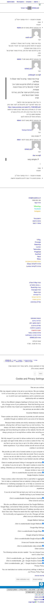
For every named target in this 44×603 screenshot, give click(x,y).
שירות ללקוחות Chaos (34, 264)
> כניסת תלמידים (35, 285)
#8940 (19, 120)
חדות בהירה (23, 590)
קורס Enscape (36, 290)
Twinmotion (37, 249)
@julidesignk (34, 75)
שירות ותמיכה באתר (34, 333)
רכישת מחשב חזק (35, 323)
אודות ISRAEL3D (35, 337)
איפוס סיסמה (10, 2)
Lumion (38, 247)
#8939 (19, 59)
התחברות (28, 2)
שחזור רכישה (37, 223)
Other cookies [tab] (39, 548)
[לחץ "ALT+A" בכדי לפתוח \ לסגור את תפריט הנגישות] (41, 584)
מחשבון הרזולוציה (35, 328)
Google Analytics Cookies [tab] (35, 475)
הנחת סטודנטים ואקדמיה (33, 261)
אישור (40, 373)
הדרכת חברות (36, 297)
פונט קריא (40, 592)
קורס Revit (37, 292)
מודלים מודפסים (36, 302)
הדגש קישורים (30, 592)
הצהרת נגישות (38, 599)
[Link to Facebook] (32, 357)
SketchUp (37, 244)
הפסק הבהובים (12, 590)
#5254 (19, 28)
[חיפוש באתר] (23, 7)
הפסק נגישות (39, 597)
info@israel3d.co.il (35, 198)
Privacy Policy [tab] (39, 566)
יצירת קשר (37, 203)
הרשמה (36, 2)
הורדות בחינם (36, 321)
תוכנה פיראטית (36, 330)
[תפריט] (28, 7)
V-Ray (39, 240)
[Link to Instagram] (35, 357)
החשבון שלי (37, 218)
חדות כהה (32, 590)
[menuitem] (36, 1)
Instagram (37, 211)
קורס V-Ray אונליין (35, 282)
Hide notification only (22, 579)
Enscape (38, 242)
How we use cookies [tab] (37, 387)
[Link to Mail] (39, 357)
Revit (39, 256)
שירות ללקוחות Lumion (33, 266)
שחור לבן (40, 590)
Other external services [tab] (36, 501)
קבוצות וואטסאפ (36, 318)
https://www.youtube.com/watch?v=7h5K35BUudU (24, 107)
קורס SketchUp (36, 287)
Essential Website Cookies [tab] (35, 413)
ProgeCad (37, 252)
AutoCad (38, 254)
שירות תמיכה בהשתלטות (33, 335)
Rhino (39, 259)
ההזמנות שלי (20, 2)
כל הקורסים (37, 294)
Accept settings (37, 579)
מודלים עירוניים (36, 325)
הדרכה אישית (36, 299)
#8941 (19, 140)
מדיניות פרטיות (39, 575)
